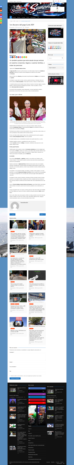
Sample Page (30, 456)
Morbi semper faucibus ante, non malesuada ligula (36, 445)
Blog (29, 431)
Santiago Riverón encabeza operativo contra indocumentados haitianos (21, 447)
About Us (29, 428)
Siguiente (42, 214)
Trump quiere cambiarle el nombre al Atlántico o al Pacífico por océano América (36, 235)
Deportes (27, 17)
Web (10, 371)
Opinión (40, 414)
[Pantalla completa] (62, 83)
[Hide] (0, 24)
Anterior (13, 214)
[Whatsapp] (24, 57)
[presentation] (42, 406)
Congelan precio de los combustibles (21, 425)
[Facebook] (10, 57)
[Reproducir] (49, 83)
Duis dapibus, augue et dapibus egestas (34, 435)
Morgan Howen (30, 447)
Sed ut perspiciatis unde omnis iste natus (34, 459)
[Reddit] (14, 57)
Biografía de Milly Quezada (14, 395)
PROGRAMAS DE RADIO (33, 454)
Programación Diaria (31, 452)
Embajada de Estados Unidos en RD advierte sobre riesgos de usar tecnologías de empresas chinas (18, 307)
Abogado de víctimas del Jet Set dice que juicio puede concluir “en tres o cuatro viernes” (21, 416)
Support (14, 1)
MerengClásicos (30, 442)
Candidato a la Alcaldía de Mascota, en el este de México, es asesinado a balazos (59, 417)
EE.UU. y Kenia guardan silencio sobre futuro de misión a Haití (59, 400)
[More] (26, 57)
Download (11, 1)
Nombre (11, 362)
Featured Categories (31, 438)
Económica (23, 17)
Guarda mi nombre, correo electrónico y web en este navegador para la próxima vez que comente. (26, 375)
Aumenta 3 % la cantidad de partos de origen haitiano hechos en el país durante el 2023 (59, 408)
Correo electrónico (13, 366)
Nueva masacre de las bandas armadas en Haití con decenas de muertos (17, 285)
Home (29, 440)
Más (38, 17)
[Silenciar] (60, 83)
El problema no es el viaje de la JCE (41, 417)
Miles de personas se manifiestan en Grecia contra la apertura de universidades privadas (59, 433)
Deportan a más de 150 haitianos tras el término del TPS (18, 331)
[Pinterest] (18, 57)
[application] (55, 80)
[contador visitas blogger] (54, 47)
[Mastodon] (20, 57)
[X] (12, 57)
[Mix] (22, 57)
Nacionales (14, 17)
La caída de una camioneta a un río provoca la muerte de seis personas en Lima (59, 425)
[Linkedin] (16, 57)
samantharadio (13, 27)
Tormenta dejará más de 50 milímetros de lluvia (21, 407)
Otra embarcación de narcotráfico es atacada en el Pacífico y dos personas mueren (36, 285)
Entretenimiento (33, 17)
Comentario (12, 352)
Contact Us (30, 433)
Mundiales (18, 17)
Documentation (19, 1)
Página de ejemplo (31, 449)
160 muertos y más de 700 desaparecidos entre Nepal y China (36, 258)
